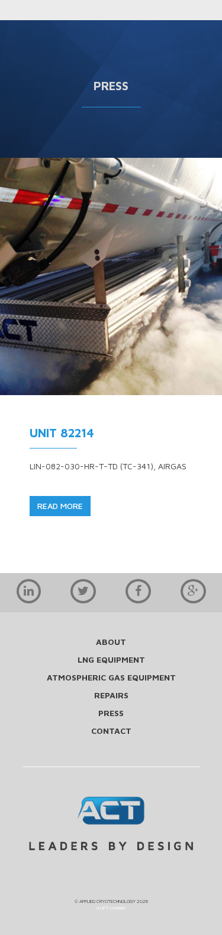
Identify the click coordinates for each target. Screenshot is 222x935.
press (111, 713)
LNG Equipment (111, 659)
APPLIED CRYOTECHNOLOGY (107, 901)
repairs (111, 695)
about (111, 642)
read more (60, 506)
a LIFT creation (111, 908)
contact (111, 731)
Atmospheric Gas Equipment (111, 677)
